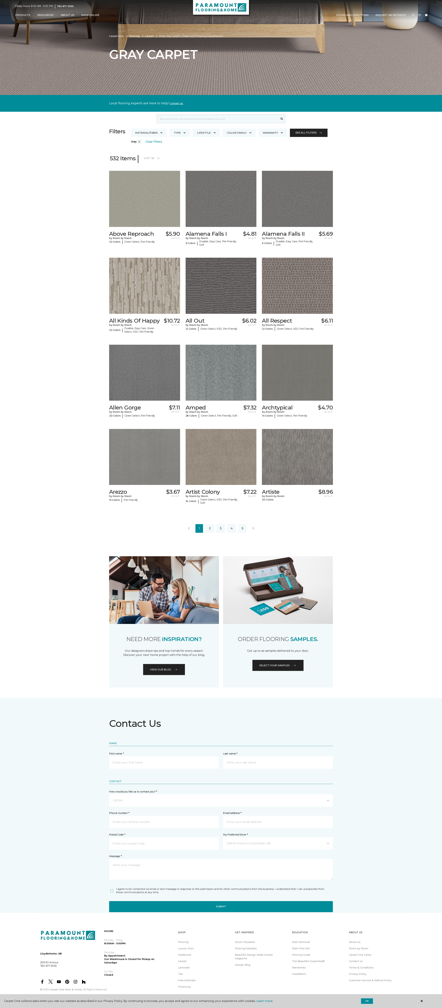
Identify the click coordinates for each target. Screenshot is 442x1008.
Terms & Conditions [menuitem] (361, 967)
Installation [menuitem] (299, 974)
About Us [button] (67, 15)
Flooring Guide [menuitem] (301, 954)
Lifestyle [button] (204, 132)
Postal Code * (117, 834)
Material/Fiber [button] (146, 132)
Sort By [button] (149, 158)
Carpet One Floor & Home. (66, 989)
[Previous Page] (189, 528)
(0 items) (426, 15)
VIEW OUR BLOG (160, 669)
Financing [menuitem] (184, 986)
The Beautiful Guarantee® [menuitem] (308, 961)
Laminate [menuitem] (184, 967)
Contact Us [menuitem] (356, 961)
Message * (115, 856)
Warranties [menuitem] (299, 967)
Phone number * (119, 813)
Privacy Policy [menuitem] (357, 974)
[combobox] (217, 118)
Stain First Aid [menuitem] (300, 948)
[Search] (281, 118)
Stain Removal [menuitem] (301, 942)
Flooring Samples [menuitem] (246, 948)
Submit (221, 906)
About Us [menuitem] (355, 942)
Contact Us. (176, 103)
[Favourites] (419, 15)
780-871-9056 (65, 6)
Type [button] (177, 132)
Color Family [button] (237, 132)
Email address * (232, 813)
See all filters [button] (306, 132)
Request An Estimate (391, 15)
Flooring (134, 36)
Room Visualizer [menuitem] (245, 942)
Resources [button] (45, 15)
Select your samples (274, 665)
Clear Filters (154, 141)
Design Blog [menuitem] (242, 964)
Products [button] (22, 15)
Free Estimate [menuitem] (187, 980)
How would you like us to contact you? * (133, 791)
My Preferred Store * (235, 834)
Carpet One (116, 36)
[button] (413, 15)
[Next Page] (253, 528)
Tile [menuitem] (180, 974)
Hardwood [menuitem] (184, 954)
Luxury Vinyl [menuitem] (185, 948)
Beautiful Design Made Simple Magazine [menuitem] (254, 956)
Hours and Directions (352, 15)
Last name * (230, 753)
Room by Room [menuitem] (358, 948)
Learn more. (264, 1001)
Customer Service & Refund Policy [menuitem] (370, 980)
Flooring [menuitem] (183, 942)
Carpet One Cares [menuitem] (360, 954)
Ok (367, 1000)
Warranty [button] (270, 132)
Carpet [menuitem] (182, 961)
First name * (116, 753)
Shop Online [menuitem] (90, 15)
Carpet (149, 36)
